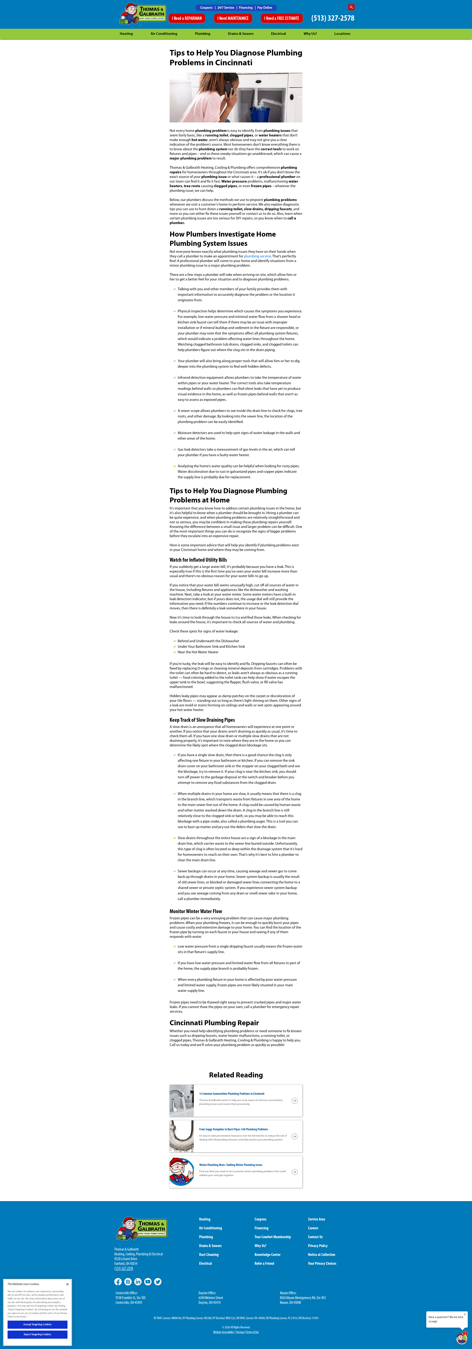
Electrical (278, 34)
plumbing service (257, 256)
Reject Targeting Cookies (37, 1334)
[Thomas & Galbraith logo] (143, 14)
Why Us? (310, 34)
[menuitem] (207, 8)
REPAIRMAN (193, 18)
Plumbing (202, 34)
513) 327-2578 (124, 1269)
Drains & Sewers (241, 34)
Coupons (206, 8)
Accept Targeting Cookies (37, 1324)
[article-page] (295, 1101)
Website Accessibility (223, 1332)
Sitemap (240, 1332)
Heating (126, 34)
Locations (342, 34)
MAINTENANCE (238, 18)
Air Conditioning (164, 34)
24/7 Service (226, 8)
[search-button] (351, 7)
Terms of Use (252, 1332)
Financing (246, 8)
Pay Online (264, 8)
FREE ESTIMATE (288, 18)
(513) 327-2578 (332, 18)
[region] (37, 1312)
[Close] (67, 1284)
